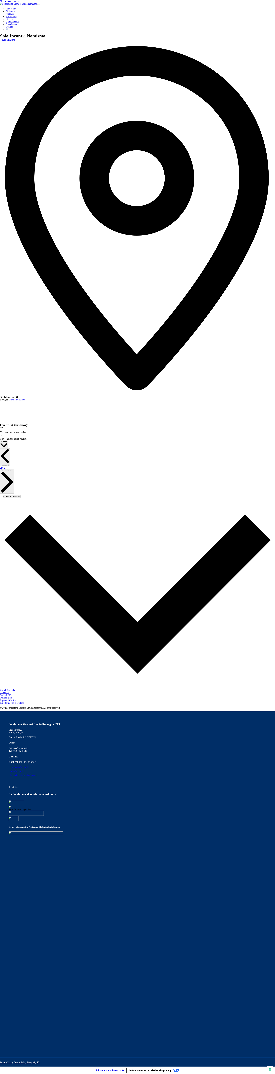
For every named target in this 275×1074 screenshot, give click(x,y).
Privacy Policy (6, 1062)
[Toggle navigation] (39, 4)
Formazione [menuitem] (11, 16)
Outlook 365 (5, 695)
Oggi (2, 467)
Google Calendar (7, 690)
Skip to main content (9, 1)
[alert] (137, 430)
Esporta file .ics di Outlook (12, 703)
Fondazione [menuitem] (11, 8)
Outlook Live (6, 697)
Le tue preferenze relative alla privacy (150, 1070)
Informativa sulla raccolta (110, 1070)
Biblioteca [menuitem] (10, 11)
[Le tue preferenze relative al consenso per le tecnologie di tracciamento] (270, 1069)
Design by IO (33, 1062)
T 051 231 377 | (16, 762)
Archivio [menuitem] (10, 14)
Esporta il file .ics (8, 700)
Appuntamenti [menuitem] (12, 21)
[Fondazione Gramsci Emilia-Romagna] (19, 4)
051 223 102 (30, 762)
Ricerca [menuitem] (9, 19)
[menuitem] (7, 29)
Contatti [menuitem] (9, 27)
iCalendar (4, 692)
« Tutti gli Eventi (7, 40)
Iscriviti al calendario (11, 496)
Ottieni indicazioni (17, 399)
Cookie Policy (20, 1062)
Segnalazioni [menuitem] (11, 24)
